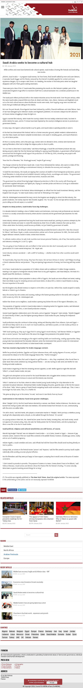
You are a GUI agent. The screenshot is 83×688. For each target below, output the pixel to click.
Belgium (20, 631)
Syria (74, 634)
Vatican (28, 637)
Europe (33, 631)
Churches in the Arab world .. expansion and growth (30, 613)
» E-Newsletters (6, 668)
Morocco (20, 634)
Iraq (60, 631)
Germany (48, 631)
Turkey (11, 637)
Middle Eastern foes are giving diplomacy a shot (29, 603)
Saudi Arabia (51, 634)
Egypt (27, 631)
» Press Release (6, 664)
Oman (27, 634)
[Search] (56, 535)
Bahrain (12, 631)
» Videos (17, 668)
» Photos (17, 666)
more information (39, 682)
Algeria (4, 631)
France (40, 631)
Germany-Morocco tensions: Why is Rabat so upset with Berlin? (67, 519)
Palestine (35, 634)
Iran (55, 631)
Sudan (68, 634)
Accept (52, 683)
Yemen (35, 637)
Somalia (61, 634)
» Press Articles (6, 666)
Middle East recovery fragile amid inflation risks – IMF (31, 571)
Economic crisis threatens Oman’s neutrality (28, 582)
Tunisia (4, 637)
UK (22, 637)
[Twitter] (82, 2)
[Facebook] (80, 2)
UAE (17, 637)
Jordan (72, 631)
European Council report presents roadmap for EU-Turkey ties (12, 519)
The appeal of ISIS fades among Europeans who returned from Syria (41, 519)
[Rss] (78, 2)
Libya (12, 634)
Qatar (43, 634)
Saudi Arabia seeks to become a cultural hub (28, 592)
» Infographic (18, 664)
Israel (66, 631)
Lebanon (5, 634)
